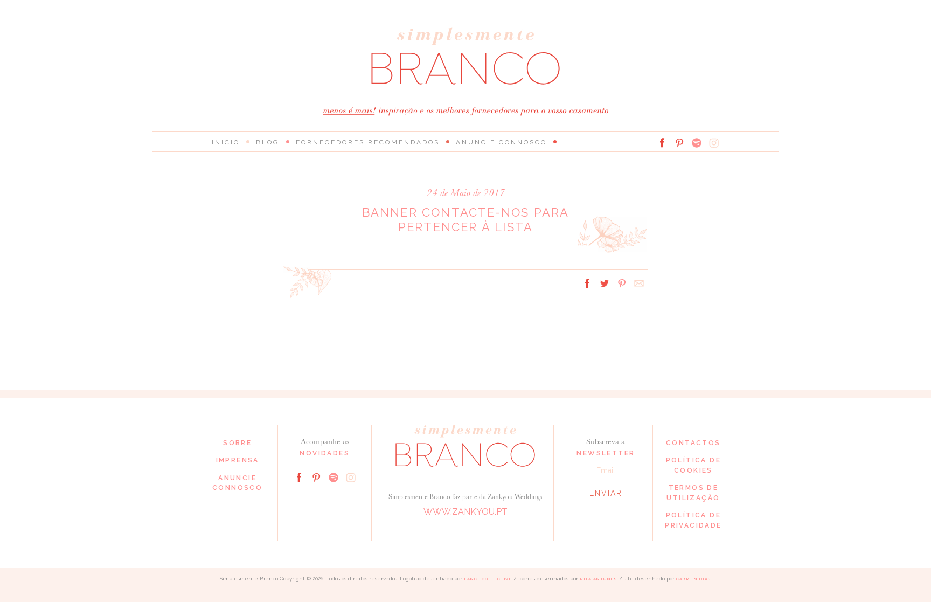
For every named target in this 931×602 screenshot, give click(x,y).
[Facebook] (662, 143)
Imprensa (237, 460)
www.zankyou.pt (465, 512)
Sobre (237, 443)
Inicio (226, 142)
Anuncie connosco (501, 142)
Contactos (693, 443)
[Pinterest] (679, 143)
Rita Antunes (598, 579)
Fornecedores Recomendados (368, 142)
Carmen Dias (693, 579)
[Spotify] (696, 143)
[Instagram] (713, 143)
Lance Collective (488, 579)
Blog (268, 142)
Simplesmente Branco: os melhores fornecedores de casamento (465, 56)
